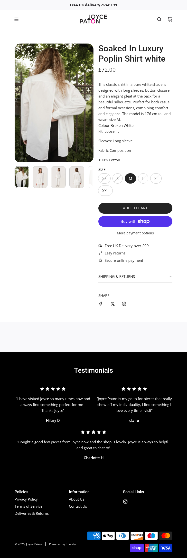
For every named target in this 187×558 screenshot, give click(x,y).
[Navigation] (16, 19)
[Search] (159, 19)
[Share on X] (112, 304)
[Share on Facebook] (100, 304)
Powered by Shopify (62, 544)
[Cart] (170, 19)
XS (104, 178)
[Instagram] (125, 501)
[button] (18, 103)
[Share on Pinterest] (124, 304)
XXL (105, 190)
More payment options (135, 233)
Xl (156, 178)
